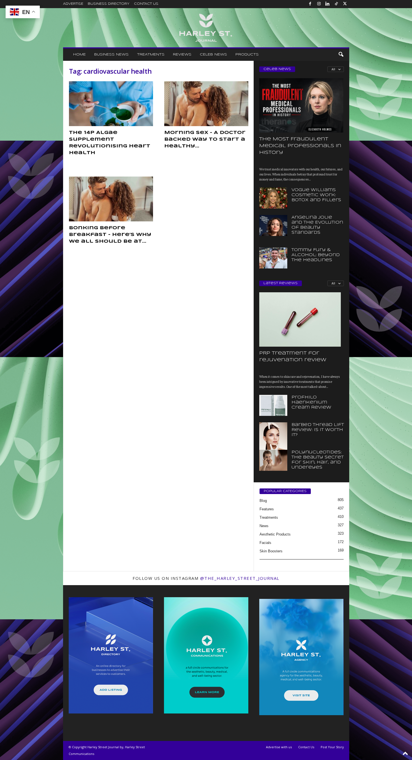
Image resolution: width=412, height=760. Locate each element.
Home (79, 54)
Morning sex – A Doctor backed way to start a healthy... (205, 139)
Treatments (151, 54)
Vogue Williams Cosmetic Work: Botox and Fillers (316, 195)
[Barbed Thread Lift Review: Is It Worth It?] (273, 443)
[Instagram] (319, 4)
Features (267, 509)
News (264, 526)
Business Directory (108, 4)
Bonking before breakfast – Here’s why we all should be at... (110, 235)
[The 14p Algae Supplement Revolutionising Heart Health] (111, 103)
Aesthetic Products (275, 534)
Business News (111, 54)
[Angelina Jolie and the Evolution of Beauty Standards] (273, 225)
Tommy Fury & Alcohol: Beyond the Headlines (315, 255)
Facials (265, 543)
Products (247, 54)
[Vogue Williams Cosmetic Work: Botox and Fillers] (273, 197)
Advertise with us (279, 747)
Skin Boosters (271, 551)
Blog (263, 501)
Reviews (182, 54)
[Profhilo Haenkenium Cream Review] (273, 405)
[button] (341, 54)
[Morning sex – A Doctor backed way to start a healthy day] (206, 103)
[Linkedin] (327, 4)
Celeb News (213, 54)
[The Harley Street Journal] (206, 28)
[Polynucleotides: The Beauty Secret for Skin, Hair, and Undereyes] (273, 460)
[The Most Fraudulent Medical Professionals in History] (301, 105)
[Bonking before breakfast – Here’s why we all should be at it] (111, 199)
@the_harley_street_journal (239, 578)
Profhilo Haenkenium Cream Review (311, 402)
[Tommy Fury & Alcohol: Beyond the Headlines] (273, 257)
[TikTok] (336, 4)
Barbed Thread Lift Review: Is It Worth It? (317, 430)
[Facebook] (310, 4)
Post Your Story (332, 747)
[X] (345, 4)
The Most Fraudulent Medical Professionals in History (300, 146)
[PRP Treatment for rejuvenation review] (301, 319)
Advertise (73, 4)
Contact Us (146, 4)
